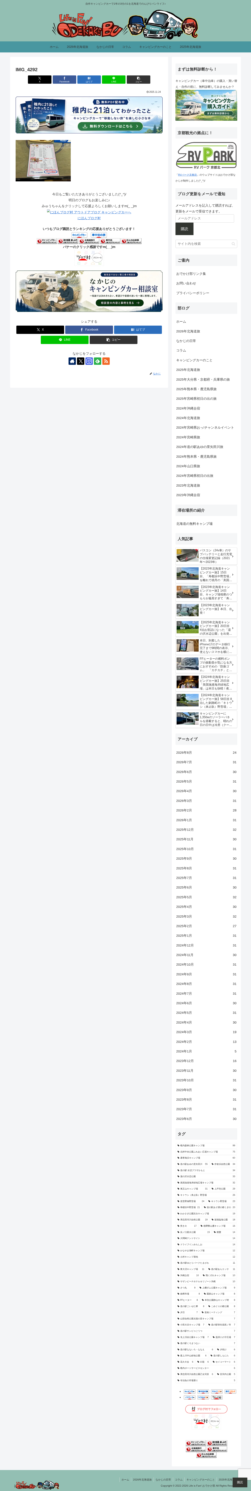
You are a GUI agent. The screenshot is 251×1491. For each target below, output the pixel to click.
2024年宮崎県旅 (188, 437)
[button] (138, 79)
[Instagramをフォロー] (89, 361)
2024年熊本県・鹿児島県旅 (196, 456)
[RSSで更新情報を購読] (106, 361)
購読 (184, 229)
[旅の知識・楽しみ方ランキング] (68, 241)
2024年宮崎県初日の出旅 (194, 476)
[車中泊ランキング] (110, 241)
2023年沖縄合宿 (188, 495)
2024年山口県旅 (188, 466)
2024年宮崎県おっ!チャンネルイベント (205, 427)
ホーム (181, 321)
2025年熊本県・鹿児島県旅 (196, 389)
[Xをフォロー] (80, 361)
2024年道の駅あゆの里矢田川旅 (199, 447)
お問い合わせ (186, 283)
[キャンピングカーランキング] (47, 241)
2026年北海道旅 (188, 331)
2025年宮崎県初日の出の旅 (196, 398)
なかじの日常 (186, 341)
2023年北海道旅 (188, 485)
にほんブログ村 (89, 218)
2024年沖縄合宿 (188, 408)
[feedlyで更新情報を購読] (97, 361)
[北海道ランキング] (89, 241)
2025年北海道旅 (188, 370)
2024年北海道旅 (188, 418)
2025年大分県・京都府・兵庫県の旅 (203, 379)
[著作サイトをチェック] (72, 361)
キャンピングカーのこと (194, 360)
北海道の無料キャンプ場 (194, 524)
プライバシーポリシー (192, 293)
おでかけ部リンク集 (191, 274)
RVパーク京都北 (187, 174)
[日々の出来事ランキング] (131, 241)
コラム (181, 350)
